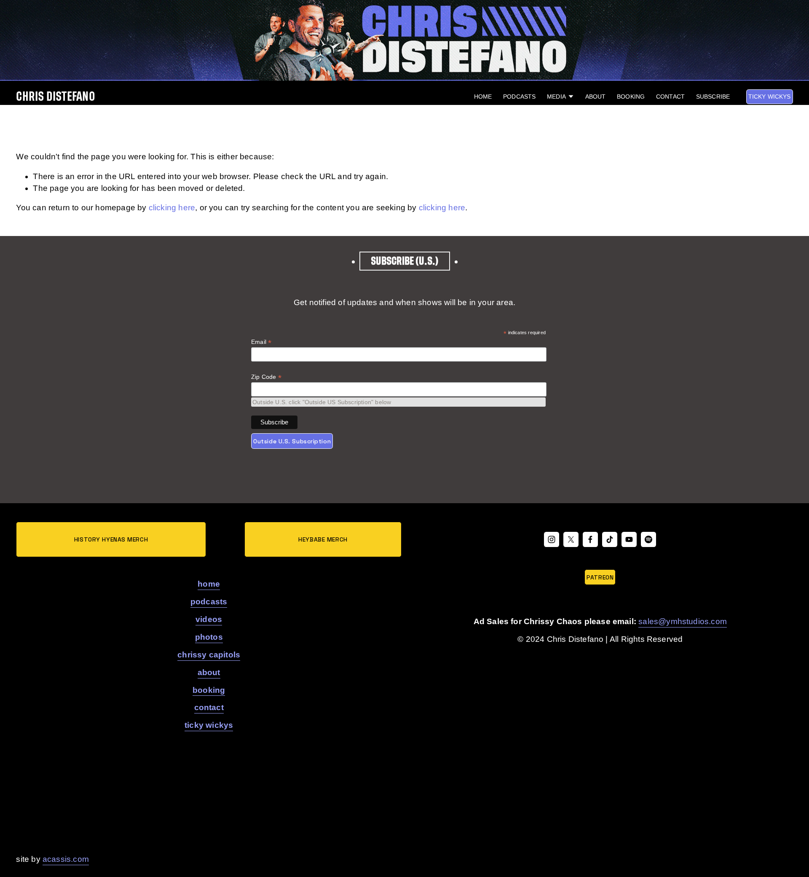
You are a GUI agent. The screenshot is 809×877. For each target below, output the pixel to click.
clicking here (172, 207)
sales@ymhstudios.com (682, 621)
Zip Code (266, 377)
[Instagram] (551, 539)
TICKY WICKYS (769, 96)
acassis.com (66, 859)
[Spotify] (648, 539)
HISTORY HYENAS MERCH (111, 539)
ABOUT (595, 96)
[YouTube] (629, 539)
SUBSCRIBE (713, 96)
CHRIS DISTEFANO (55, 96)
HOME (483, 96)
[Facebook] (590, 539)
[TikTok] (609, 539)
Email (261, 342)
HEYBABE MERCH (322, 539)
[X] (571, 539)
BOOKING (631, 96)
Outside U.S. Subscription (292, 441)
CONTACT (670, 96)
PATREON (600, 577)
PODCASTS (519, 96)
